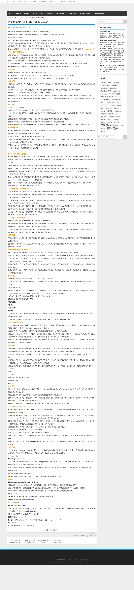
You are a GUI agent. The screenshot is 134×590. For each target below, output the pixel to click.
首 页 (8, 1)
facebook (114, 85)
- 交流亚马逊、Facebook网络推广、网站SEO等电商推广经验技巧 (67, 562)
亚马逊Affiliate (118, 111)
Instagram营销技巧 (117, 99)
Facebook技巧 (104, 94)
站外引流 (116, 122)
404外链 (103, 82)
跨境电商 (20, 1)
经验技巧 (13, 1)
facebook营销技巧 (61, 1)
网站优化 (35, 1)
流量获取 (103, 122)
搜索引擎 (103, 119)
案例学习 (109, 119)
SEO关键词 (112, 105)
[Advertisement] (54, 577)
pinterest (103, 102)
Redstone (12, 27)
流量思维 (116, 119)
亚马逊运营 (103, 114)
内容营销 (110, 114)
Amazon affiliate (105, 85)
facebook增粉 (113, 88)
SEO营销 (119, 105)
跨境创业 (103, 128)
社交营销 (109, 122)
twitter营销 (103, 111)
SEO (30, 1)
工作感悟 (111, 116)
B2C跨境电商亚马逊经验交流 (83, 560)
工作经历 (118, 116)
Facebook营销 (42, 1)
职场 (122, 125)
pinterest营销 (111, 102)
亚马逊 (25, 1)
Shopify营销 (109, 108)
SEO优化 (104, 105)
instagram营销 (71, 1)
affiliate (109, 82)
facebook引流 (116, 91)
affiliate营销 (116, 82)
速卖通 (103, 131)
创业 (117, 113)
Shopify (102, 108)
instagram (20, 17)
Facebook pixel (104, 88)
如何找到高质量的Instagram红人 (83, 536)
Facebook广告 (51, 1)
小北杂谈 (103, 116)
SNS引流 (116, 108)
